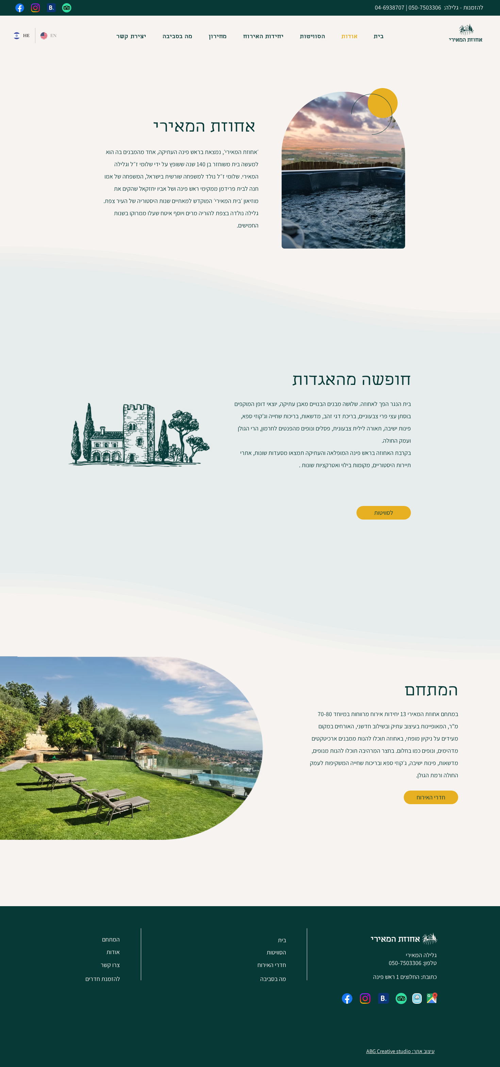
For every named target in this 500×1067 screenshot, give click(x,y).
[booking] (51, 8)
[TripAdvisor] (66, 8)
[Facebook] (20, 8)
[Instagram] (35, 8)
